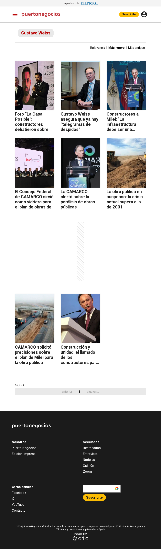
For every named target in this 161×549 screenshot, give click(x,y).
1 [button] (79, 391)
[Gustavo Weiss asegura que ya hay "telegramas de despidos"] (80, 85)
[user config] (144, 14)
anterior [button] (67, 391)
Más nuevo (116, 48)
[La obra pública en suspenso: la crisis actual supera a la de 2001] (126, 163)
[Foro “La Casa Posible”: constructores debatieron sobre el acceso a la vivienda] (34, 85)
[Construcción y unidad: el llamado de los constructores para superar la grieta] (80, 318)
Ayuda (102, 529)
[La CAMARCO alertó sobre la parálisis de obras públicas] (80, 163)
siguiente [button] (93, 391)
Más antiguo (136, 48)
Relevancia (97, 48)
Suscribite (129, 14)
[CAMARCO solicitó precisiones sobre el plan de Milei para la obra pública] (34, 318)
